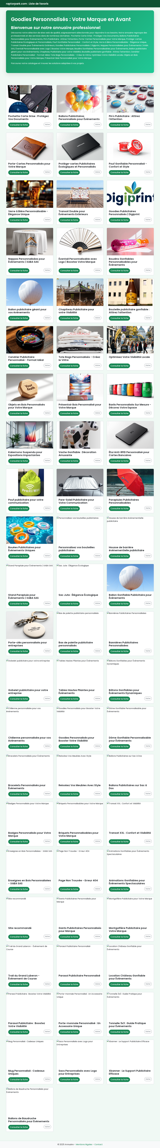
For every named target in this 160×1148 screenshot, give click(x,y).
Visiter (47, 124)
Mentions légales (84, 1144)
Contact (98, 1144)
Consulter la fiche (19, 124)
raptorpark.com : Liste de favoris (27, 3)
